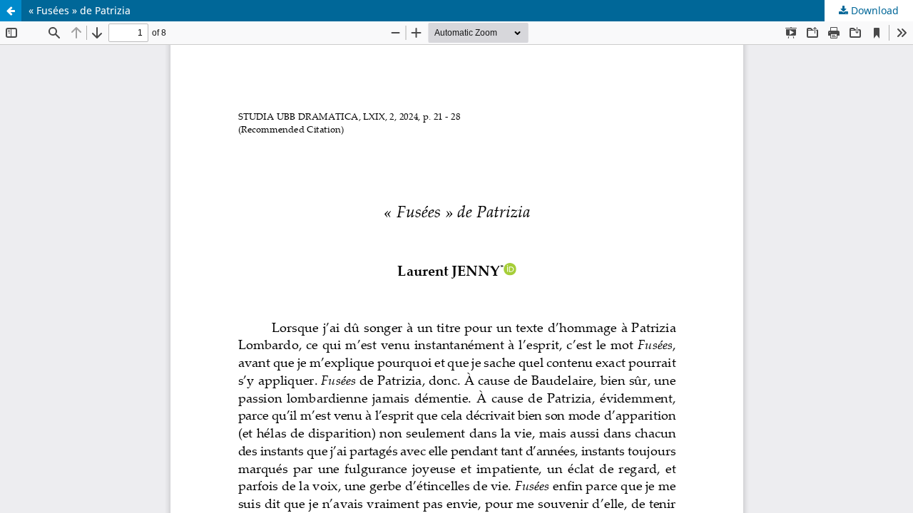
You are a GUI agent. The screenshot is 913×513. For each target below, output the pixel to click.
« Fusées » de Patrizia (80, 10)
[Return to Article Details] (10, 10)
